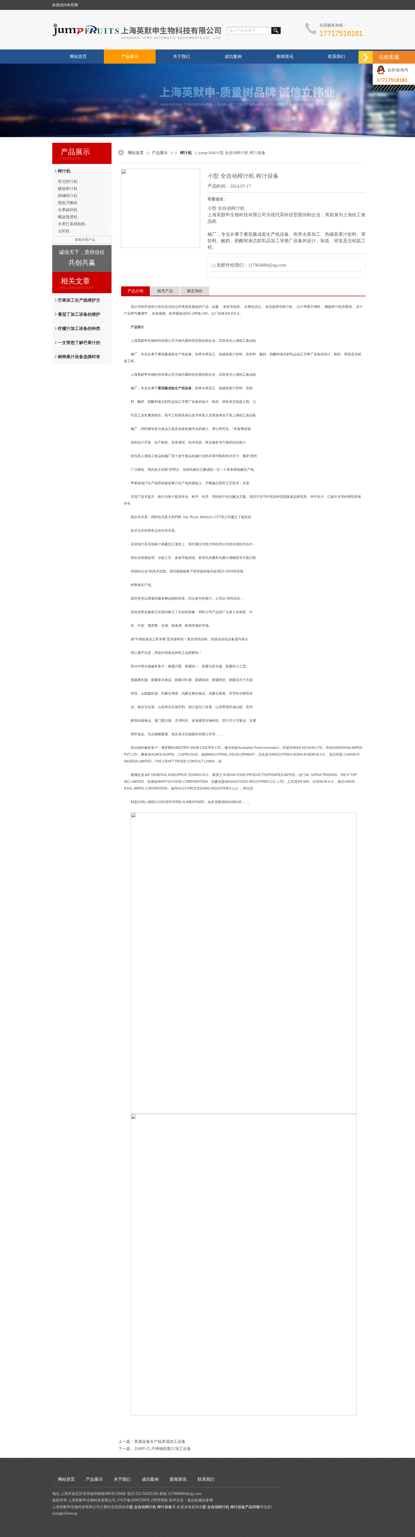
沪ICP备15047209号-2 (135, 1500)
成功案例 (233, 56)
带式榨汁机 (68, 181)
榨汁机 (64, 170)
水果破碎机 (68, 209)
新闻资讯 (284, 56)
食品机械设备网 (200, 1500)
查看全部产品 (85, 240)
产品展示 (129, 56)
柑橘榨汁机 (68, 195)
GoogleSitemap (64, 1513)
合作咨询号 (397, 70)
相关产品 (165, 291)
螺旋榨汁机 (68, 188)
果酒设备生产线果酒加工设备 (159, 1441)
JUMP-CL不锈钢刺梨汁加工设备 (162, 1448)
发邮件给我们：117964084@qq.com (251, 265)
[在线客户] (366, 57)
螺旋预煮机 (68, 217)
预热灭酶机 (68, 202)
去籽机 (64, 231)
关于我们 (181, 56)
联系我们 (336, 56)
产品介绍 (135, 291)
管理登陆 (160, 1500)
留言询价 (195, 291)
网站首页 (78, 56)
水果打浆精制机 (72, 224)
